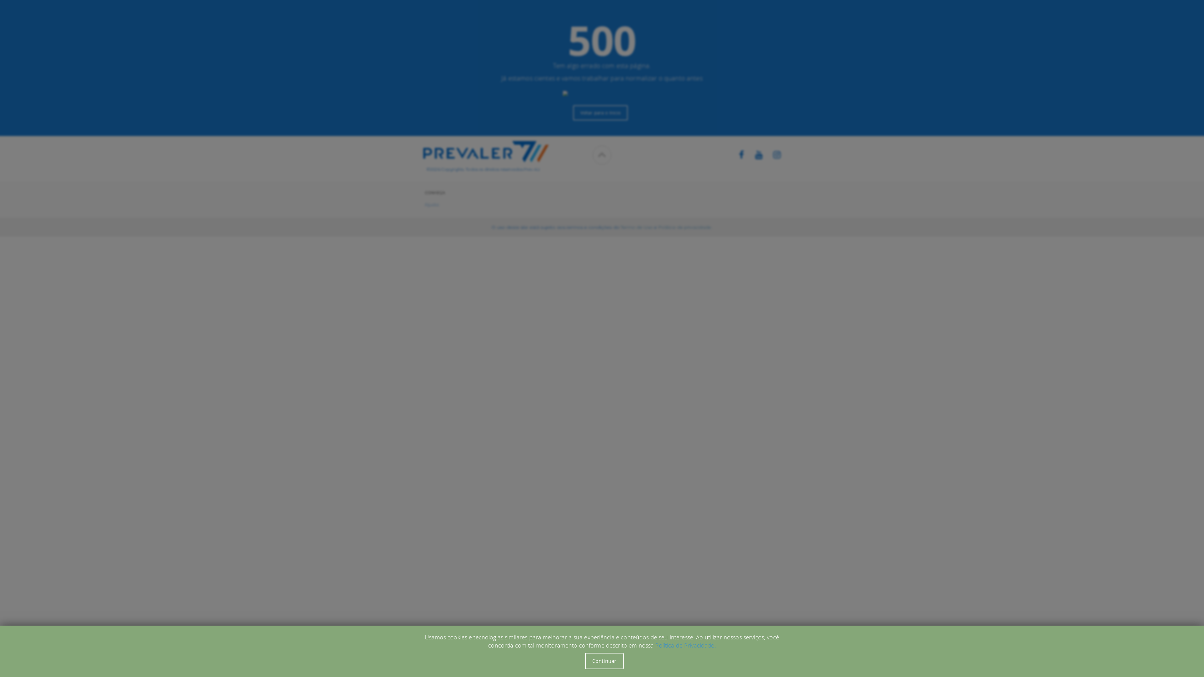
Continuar (604, 661)
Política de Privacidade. (685, 645)
